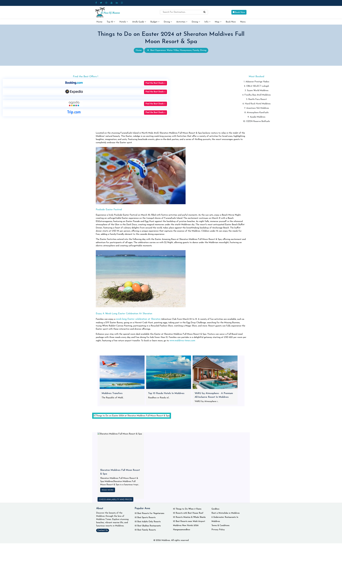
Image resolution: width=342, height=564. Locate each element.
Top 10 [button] (110, 22)
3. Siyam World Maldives (256, 90)
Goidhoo (215, 509)
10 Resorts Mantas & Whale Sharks (189, 517)
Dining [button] (195, 22)
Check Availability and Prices (115, 500)
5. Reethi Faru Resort (256, 99)
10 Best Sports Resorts (145, 518)
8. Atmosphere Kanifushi (256, 113)
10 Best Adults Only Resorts (148, 522)
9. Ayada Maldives (256, 117)
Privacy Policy (218, 530)
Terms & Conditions (220, 526)
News (243, 22)
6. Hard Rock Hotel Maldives (257, 104)
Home (99, 22)
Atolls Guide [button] (138, 22)
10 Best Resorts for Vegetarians (149, 513)
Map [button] (217, 22)
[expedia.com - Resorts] (74, 91)
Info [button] (206, 22)
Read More (108, 490)
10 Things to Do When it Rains (187, 509)
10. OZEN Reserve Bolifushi (256, 121)
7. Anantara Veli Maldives (256, 108)
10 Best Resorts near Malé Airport (189, 521)
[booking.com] (74, 83)
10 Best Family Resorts (145, 530)
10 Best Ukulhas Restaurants (148, 526)
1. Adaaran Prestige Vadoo (256, 82)
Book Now (239, 12)
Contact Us (103, 530)
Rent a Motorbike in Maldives (225, 513)
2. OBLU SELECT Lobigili (256, 86)
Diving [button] (167, 22)
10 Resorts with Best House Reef (188, 513)
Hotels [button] (123, 22)
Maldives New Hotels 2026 (186, 526)
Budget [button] (154, 22)
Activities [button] (181, 22)
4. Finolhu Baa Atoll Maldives (256, 95)
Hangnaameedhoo (181, 530)
